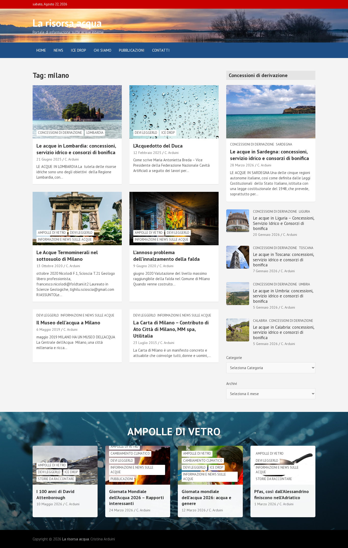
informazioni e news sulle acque (65, 239)
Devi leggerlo (146, 133)
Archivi (231, 383)
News (58, 50)
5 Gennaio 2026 (265, 307)
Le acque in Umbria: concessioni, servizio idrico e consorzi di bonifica (283, 296)
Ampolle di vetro (52, 232)
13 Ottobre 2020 (49, 266)
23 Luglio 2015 (145, 342)
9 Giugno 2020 (144, 266)
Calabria (260, 321)
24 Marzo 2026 (121, 510)
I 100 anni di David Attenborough (55, 494)
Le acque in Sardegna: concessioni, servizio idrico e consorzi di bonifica (269, 155)
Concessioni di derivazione (60, 133)
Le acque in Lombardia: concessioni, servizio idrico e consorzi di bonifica (76, 149)
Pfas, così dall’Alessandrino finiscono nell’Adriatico (281, 494)
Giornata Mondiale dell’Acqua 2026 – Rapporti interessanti (136, 497)
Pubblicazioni (131, 50)
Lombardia (94, 133)
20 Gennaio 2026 (266, 234)
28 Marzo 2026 (242, 165)
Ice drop (168, 133)
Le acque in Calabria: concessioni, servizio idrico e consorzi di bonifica (283, 332)
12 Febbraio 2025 (147, 152)
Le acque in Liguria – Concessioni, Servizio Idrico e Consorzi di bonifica (283, 223)
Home (41, 50)
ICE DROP (78, 50)
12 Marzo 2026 (194, 510)
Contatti (161, 50)
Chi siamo (102, 50)
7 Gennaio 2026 (265, 271)
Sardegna (284, 144)
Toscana (306, 248)
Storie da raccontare (56, 479)
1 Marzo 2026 (265, 504)
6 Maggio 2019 (48, 329)
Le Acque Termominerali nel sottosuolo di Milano (67, 255)
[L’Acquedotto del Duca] (174, 112)
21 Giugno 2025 (48, 159)
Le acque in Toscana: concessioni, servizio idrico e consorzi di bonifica (283, 260)
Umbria (304, 284)
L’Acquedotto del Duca (158, 145)
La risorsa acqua (67, 23)
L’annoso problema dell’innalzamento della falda (166, 255)
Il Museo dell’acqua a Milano (68, 322)
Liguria (304, 211)
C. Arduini (72, 159)
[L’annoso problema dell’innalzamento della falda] (174, 219)
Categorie (234, 357)
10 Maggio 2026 (49, 504)
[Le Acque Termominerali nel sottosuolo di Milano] (77, 219)
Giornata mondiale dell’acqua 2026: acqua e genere (206, 497)
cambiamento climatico (130, 453)
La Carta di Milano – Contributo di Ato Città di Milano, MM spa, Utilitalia (171, 329)
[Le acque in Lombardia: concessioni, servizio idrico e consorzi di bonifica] (77, 112)
